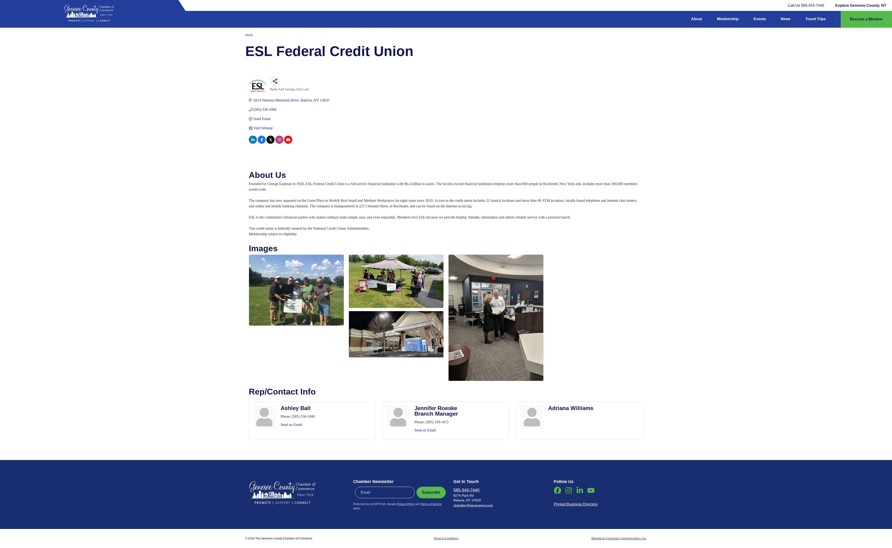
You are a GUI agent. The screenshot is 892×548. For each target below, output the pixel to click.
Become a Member (866, 19)
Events (760, 19)
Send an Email (291, 425)
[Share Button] (275, 81)
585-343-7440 (812, 5)
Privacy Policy (406, 504)
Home (249, 35)
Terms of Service (431, 504)
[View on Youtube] (288, 142)
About (696, 19)
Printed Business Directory (576, 504)
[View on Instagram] (279, 142)
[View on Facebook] (262, 142)
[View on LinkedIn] (253, 142)
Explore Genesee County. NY (860, 5)
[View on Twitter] (270, 142)
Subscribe (431, 492)
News (785, 19)
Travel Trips (815, 19)
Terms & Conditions (446, 538)
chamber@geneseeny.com (473, 505)
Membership (728, 19)
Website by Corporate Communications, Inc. (619, 538)
